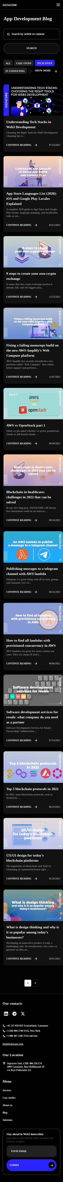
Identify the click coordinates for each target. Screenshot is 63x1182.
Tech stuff (44, 63)
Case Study (23, 63)
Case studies (9, 1097)
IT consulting (15, 71)
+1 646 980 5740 (23, 1031)
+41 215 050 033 (27, 1026)
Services (7, 1090)
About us (7, 1105)
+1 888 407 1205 (21, 1036)
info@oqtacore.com (13, 1044)
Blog (5, 1112)
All (8, 63)
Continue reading (18, 145)
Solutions (7, 1120)
